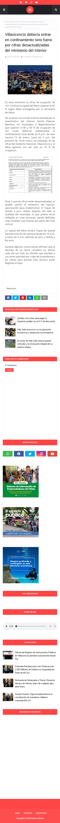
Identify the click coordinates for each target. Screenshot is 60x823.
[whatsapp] (8, 454)
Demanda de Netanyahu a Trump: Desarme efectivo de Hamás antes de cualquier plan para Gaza (35, 683)
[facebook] (20, 2)
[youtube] (36, 2)
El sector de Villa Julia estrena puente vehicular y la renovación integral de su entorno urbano (34, 344)
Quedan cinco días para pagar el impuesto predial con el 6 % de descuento (36, 320)
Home (17, 813)
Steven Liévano (13, 56)
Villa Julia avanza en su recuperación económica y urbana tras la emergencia (35, 331)
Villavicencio (15, 21)
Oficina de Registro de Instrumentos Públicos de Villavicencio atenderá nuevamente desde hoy (35, 655)
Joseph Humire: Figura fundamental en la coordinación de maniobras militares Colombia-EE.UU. (33, 697)
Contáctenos (41, 813)
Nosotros (28, 813)
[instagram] (31, 2)
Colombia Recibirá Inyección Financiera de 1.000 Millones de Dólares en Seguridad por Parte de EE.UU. (35, 669)
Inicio (7, 21)
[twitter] (26, 2)
